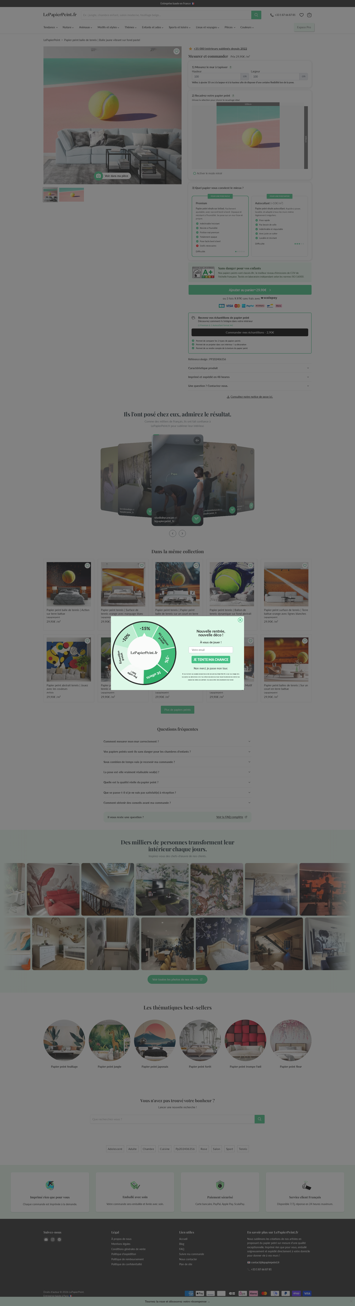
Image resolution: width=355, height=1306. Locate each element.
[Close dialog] (240, 620)
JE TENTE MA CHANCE (210, 660)
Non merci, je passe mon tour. (211, 668)
